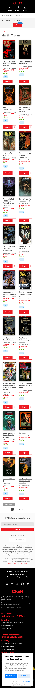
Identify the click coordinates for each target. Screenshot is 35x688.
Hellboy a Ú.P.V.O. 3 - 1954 (25, 247)
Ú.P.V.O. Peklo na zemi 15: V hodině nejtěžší (9, 64)
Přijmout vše (10, 676)
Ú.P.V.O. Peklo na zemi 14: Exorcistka (25, 155)
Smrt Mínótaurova (7, 108)
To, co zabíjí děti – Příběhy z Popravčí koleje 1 (9, 201)
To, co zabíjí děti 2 (9, 480)
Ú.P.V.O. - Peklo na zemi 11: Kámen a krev (25, 294)
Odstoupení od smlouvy (17, 574)
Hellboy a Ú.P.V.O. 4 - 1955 (9, 154)
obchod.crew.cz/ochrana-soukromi (17, 563)
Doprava (9, 571)
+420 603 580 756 (8, 628)
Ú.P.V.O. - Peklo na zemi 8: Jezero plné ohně (25, 481)
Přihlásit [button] (17, 10)
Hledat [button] (10, 10)
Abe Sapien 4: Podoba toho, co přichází (25, 340)
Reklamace (24, 571)
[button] (18, 15)
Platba (16, 571)
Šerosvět (22, 433)
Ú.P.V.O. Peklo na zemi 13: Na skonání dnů (9, 248)
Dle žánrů (6, 20)
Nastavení (24, 676)
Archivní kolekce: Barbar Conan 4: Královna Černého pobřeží (9, 387)
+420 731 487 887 (8, 649)
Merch (18, 24)
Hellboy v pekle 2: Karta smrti (25, 63)
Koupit (7, 81)
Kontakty (25, 577)
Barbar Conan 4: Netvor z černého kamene (25, 109)
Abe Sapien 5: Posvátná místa (8, 339)
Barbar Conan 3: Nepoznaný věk (25, 200)
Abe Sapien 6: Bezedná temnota (9, 293)
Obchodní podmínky (13, 577)
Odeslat (17, 529)
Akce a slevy (7, 15)
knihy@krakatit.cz (8, 646)
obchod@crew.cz (17, 540)
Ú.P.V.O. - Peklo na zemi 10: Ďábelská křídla (25, 386)
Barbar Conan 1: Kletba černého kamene (9, 435)
